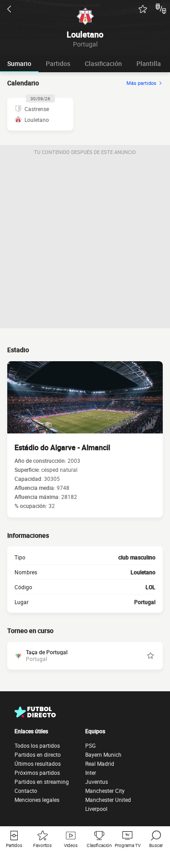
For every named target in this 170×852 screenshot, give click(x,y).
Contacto (26, 790)
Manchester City (105, 790)
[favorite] (143, 9)
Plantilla (148, 63)
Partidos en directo (38, 754)
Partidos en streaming (42, 781)
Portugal (144, 601)
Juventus (96, 781)
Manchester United (108, 799)
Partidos (58, 63)
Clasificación (103, 63)
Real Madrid (99, 763)
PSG (90, 745)
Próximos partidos (37, 772)
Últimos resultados (38, 763)
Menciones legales (37, 799)
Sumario (19, 63)
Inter (90, 772)
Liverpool (96, 808)
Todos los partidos (37, 745)
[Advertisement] (85, 243)
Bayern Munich (103, 754)
